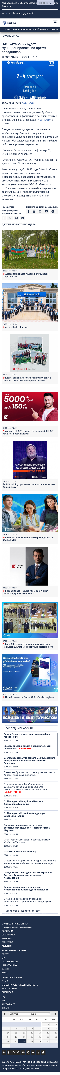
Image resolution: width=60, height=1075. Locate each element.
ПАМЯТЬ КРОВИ (10, 961)
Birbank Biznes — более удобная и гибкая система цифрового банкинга (25, 592)
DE (14, 13)
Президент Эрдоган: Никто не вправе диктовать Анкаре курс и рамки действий (29, 773)
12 (24, 1033)
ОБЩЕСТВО (7, 942)
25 (16, 1041)
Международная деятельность (20, 985)
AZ (3, 13)
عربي (25, 13)
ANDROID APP (8, 1004)
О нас (5, 981)
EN (10, 13)
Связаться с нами (12, 977)
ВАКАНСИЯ (7, 992)
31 (8, 1045)
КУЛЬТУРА (7, 946)
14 (40, 1033)
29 (48, 1041)
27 (32, 1041)
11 (16, 1033)
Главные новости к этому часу (20, 851)
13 (32, 1033)
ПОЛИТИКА (7, 931)
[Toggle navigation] (54, 23)
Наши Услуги (9, 988)
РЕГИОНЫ (7, 938)
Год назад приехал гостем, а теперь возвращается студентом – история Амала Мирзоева (27, 828)
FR (17, 13)
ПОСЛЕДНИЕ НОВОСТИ (19, 728)
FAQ (3, 997)
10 (8, 1033)
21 (40, 1037)
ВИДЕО (5, 969)
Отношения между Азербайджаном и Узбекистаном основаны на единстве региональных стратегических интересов (25, 788)
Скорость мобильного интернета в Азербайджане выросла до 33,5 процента (26, 888)
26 (24, 1041)
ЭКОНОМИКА (11, 35)
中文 (31, 13)
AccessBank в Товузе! (15, 327)
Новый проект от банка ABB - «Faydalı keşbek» (28, 697)
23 (56, 1037)
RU (6, 13)
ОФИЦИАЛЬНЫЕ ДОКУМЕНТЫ (17, 927)
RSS (3, 1000)
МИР (4, 958)
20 (32, 1037)
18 (16, 1037)
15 (48, 1033)
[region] (31, 823)
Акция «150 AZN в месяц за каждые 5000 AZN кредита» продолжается (28, 432)
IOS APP (5, 1008)
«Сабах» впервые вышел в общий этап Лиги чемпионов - (27, 747)
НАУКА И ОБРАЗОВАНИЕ (14, 950)
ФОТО (4, 972)
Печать (24, 57)
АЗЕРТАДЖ (28, 102)
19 (24, 1037)
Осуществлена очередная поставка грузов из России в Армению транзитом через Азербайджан (28, 875)
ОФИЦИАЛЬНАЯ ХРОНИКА (15, 924)
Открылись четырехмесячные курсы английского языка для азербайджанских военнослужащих (30, 862)
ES (20, 13)
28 (40, 1041)
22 (48, 1037)
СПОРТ (5, 954)
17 (8, 1037)
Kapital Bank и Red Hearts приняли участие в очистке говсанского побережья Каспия (27, 379)
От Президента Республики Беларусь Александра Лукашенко (23, 802)
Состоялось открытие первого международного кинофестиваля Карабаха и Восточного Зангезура (29, 761)
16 (56, 1033)
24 (8, 1041)
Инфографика (9, 965)
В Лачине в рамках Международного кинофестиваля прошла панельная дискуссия (28, 900)
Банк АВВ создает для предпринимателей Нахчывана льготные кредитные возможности (28, 645)
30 (56, 1041)
